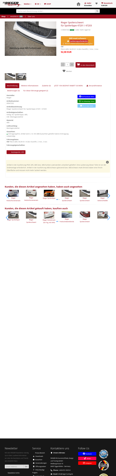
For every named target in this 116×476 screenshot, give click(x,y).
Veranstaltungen (41, 463)
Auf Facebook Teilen (87, 97)
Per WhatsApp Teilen (87, 101)
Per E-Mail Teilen (87, 106)
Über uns (31, 16)
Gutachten (38, 460)
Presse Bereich (40, 453)
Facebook (88, 454)
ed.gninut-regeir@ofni (65, 474)
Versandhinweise (95, 86)
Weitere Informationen (29, 86)
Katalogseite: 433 (17, 152)
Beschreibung (12, 86)
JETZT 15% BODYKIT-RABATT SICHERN (68, 86)
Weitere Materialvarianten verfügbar (78, 41)
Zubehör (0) (46, 86)
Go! (26, 466)
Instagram (88, 463)
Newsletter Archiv (14, 473)
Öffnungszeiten (40, 466)
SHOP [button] (48, 4)
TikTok (88, 458)
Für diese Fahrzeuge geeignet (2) (35, 91)
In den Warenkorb (87, 65)
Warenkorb (107, 4)
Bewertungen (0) (13, 91)
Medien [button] (27, 4)
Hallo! (88, 4)
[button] (57, 199)
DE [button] (38, 4)
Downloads (39, 456)
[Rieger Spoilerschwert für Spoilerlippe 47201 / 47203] (30, 38)
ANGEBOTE (16, 16)
